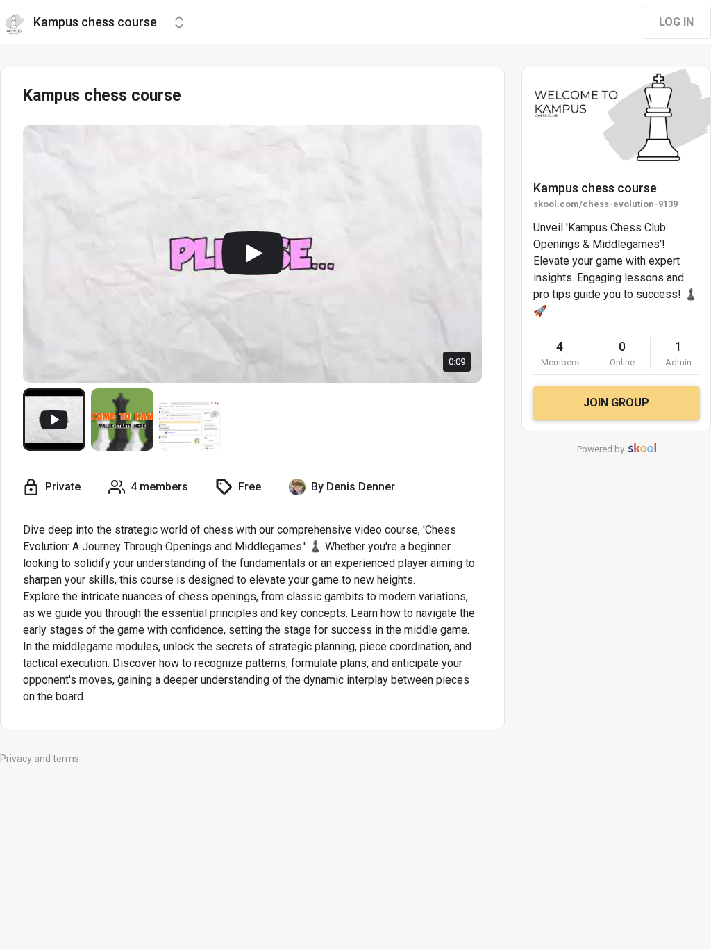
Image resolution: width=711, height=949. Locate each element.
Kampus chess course (595, 188)
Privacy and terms (39, 758)
